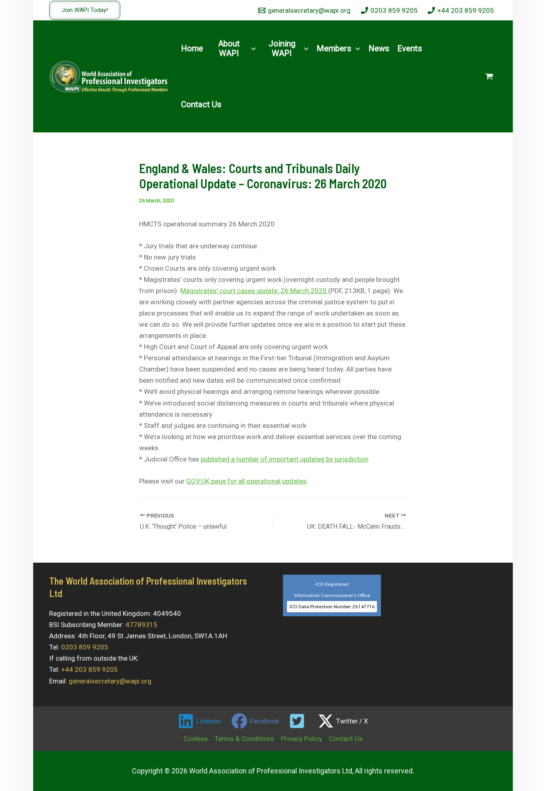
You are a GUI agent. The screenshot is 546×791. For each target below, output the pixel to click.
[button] (84, 10)
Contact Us (346, 739)
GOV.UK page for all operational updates (246, 481)
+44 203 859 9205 (89, 669)
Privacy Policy (301, 739)
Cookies (195, 739)
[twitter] (299, 721)
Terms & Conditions (244, 739)
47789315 (141, 625)
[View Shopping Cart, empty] (489, 76)
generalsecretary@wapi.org (110, 681)
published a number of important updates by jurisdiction (285, 459)
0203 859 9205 (84, 647)
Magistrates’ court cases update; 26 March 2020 (254, 291)
